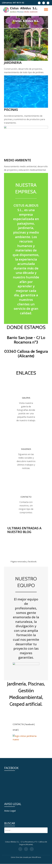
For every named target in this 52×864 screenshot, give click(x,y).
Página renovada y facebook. (24, 561)
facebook (29, 724)
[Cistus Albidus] (20, 10)
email (15, 730)
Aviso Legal (10, 810)
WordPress (36, 857)
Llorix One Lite (17, 857)
